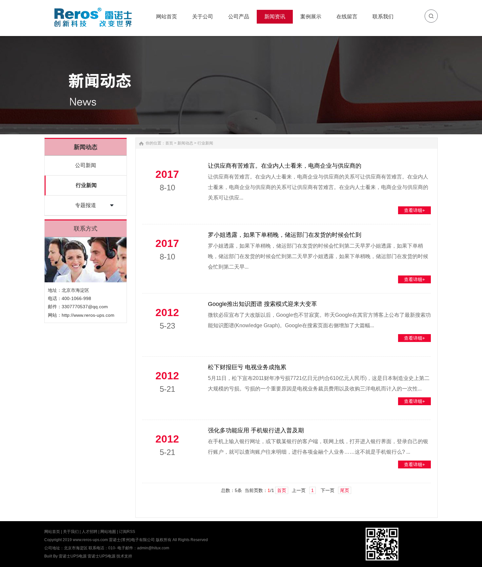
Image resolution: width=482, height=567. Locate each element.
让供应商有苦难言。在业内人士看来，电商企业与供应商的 (284, 165)
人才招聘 (89, 531)
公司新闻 (85, 165)
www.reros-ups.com (90, 540)
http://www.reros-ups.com (88, 315)
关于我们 (71, 531)
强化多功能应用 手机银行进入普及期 (256, 430)
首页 (169, 143)
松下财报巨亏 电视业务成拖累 (247, 367)
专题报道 (85, 205)
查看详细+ (414, 210)
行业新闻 (86, 185)
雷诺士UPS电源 (73, 556)
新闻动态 (185, 143)
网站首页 (52, 531)
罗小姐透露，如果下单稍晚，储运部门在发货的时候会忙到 (284, 235)
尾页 (344, 490)
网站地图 (108, 531)
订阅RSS (127, 531)
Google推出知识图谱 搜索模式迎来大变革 (262, 304)
